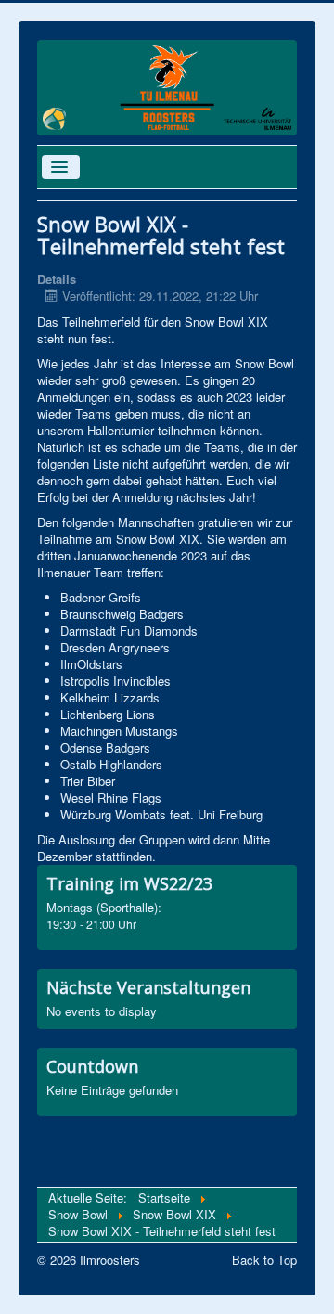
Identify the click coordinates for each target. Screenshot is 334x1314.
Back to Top (264, 1260)
